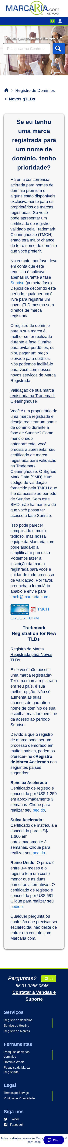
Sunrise (17, 282)
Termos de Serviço (16, 1092)
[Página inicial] (34, 7)
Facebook (16, 1124)
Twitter (14, 1119)
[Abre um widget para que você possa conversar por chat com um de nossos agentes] (53, 1140)
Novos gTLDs (22, 99)
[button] (60, 21)
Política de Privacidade (19, 1098)
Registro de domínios (18, 1020)
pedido (39, 810)
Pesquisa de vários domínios (16, 1054)
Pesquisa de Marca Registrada (17, 1070)
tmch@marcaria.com (29, 596)
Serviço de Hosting (16, 1025)
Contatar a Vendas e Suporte (34, 996)
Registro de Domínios (35, 90)
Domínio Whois (14, 1062)
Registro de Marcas (17, 1031)
